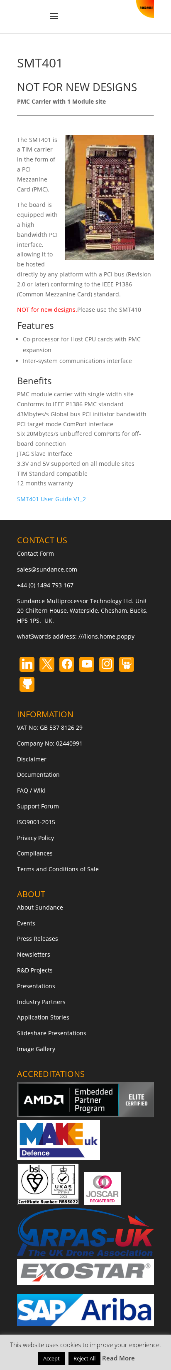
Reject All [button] (84, 1358)
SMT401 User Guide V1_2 (51, 499)
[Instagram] (87, 664)
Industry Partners (41, 1002)
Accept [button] (51, 1358)
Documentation (38, 774)
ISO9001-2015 (36, 822)
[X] (47, 664)
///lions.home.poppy (106, 636)
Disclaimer (31, 759)
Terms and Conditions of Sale (58, 869)
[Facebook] (67, 664)
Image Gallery (36, 1049)
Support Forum (38, 806)
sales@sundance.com (47, 569)
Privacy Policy (35, 838)
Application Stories (43, 1017)
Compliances (35, 853)
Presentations (36, 986)
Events (26, 923)
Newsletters (33, 954)
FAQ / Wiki (31, 790)
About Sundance (40, 907)
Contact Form (35, 553)
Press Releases (37, 938)
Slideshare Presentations (51, 1033)
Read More (118, 1358)
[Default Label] (27, 664)
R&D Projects (35, 970)
